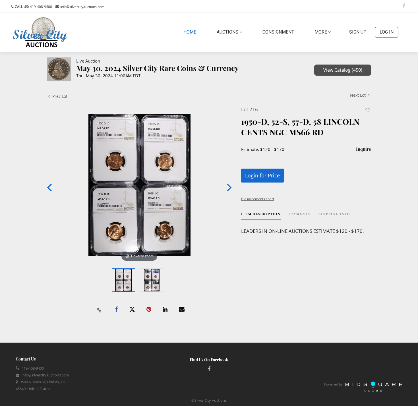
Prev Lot (59, 96)
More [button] (321, 32)
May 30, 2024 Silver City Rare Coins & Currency (157, 68)
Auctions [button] (228, 32)
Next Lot (358, 95)
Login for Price (262, 175)
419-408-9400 (40, 6)
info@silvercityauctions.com (82, 6)
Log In (387, 32)
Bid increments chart (257, 198)
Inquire (363, 149)
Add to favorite (367, 110)
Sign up (358, 32)
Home (190, 32)
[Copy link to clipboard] (99, 309)
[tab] (261, 216)
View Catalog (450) (342, 70)
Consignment (278, 32)
